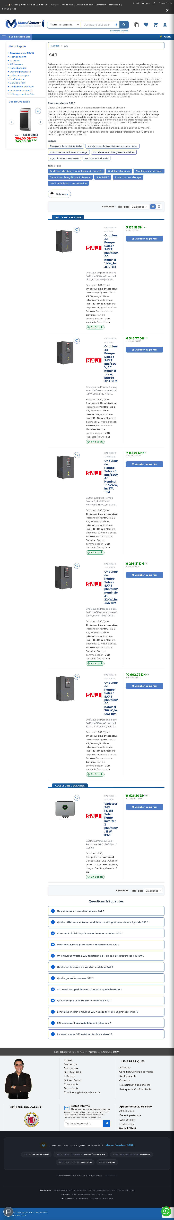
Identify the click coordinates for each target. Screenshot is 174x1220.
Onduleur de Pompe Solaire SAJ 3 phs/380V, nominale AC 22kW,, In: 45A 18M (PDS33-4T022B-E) (101, 612)
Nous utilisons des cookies (134, 1084)
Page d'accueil (18, 68)
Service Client (17, 82)
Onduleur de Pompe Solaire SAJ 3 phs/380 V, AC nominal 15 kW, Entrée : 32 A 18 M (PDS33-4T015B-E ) (101, 391)
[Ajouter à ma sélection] (38, 111)
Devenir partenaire (20, 71)
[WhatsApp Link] (166, 1211)
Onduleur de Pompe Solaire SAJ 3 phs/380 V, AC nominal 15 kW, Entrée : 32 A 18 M (111, 364)
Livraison (109, 1194)
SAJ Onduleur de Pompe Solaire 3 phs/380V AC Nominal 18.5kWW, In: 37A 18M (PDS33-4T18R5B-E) (101, 501)
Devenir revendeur (84, 5)
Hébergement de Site (22, 94)
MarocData (20, 1215)
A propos (54, 5)
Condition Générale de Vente (136, 1071)
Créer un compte (19, 75)
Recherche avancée (119, 31)
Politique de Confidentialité (135, 1089)
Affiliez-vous (67, 5)
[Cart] (167, 10)
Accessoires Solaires (70, 785)
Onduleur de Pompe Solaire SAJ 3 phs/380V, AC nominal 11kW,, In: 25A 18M (111, 251)
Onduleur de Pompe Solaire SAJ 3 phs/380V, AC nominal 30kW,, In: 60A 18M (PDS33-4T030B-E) (101, 723)
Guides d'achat (81, 1198)
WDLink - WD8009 (26, 135)
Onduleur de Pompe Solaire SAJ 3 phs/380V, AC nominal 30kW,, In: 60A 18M (111, 698)
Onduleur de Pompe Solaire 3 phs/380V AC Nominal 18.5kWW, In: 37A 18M (111, 476)
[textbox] (97, 24)
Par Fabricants (127, 1076)
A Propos (124, 1067)
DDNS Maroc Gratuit (21, 90)
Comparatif (101, 5)
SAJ (110, 229)
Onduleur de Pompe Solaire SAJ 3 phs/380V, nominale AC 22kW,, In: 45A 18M (111, 587)
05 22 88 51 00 (40, 5)
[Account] (154, 3)
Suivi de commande (81, 1194)
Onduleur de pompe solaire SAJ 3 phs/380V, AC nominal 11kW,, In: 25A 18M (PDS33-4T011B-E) (101, 276)
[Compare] (136, 25)
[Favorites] (146, 25)
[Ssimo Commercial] (29, 1079)
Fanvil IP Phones (126, 1190)
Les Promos (126, 1124)
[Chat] (8, 1212)
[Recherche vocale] (116, 25)
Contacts (124, 1080)
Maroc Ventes (97, 1194)
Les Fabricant (17, 79)
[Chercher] (124, 24)
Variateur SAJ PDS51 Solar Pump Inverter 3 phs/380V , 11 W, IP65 (111, 819)
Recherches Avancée (22, 86)
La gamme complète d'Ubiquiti (103, 1190)
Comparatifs (95, 1198)
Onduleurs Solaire (68, 217)
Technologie (114, 5)
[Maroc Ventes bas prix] (24, 23)
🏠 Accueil (13, 5)
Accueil (55, 45)
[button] (153, 206)
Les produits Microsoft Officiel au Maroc (70, 1190)
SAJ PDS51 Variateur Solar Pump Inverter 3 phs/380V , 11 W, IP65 (101, 844)
